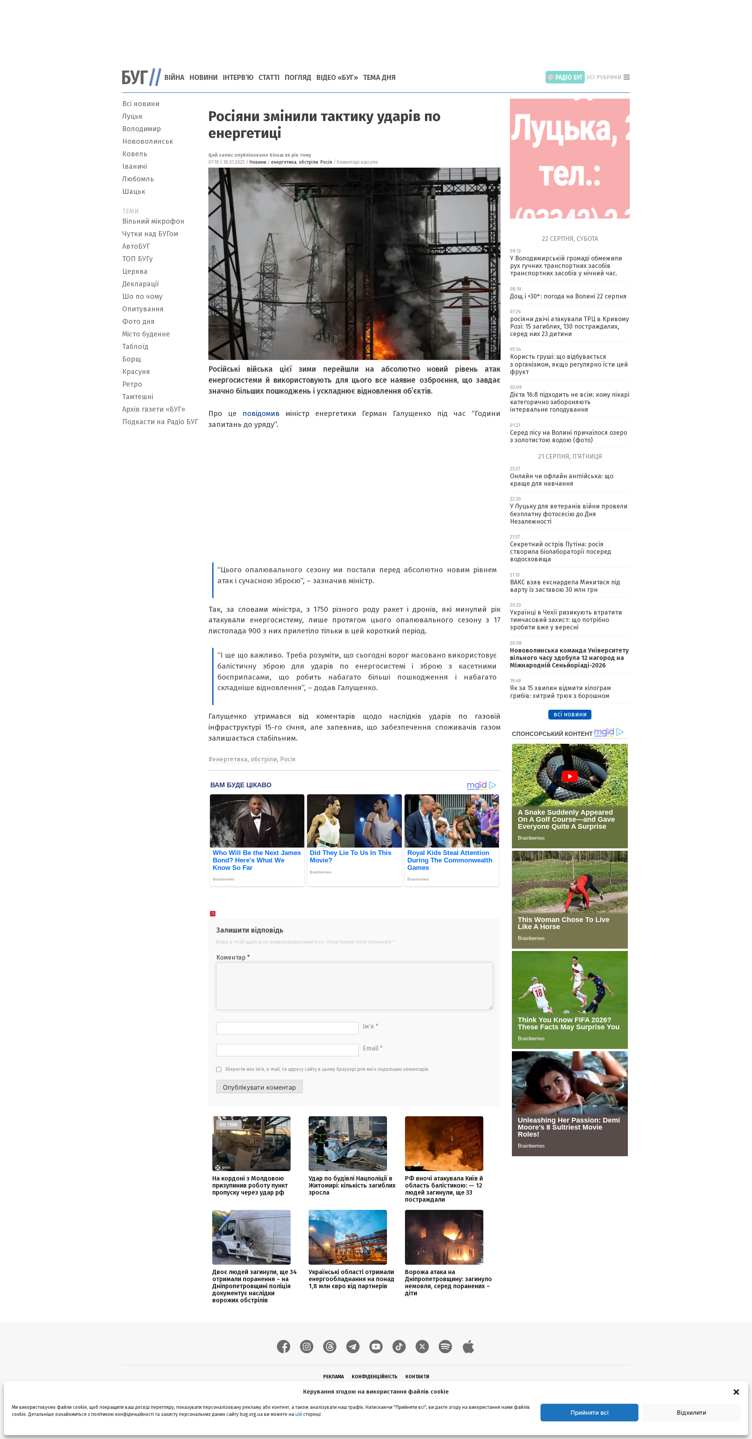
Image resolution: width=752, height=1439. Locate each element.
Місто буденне (146, 334)
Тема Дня (379, 77)
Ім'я (370, 1026)
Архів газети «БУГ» (153, 409)
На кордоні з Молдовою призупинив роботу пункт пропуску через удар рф (250, 1185)
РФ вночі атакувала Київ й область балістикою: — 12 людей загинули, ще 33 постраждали (444, 1189)
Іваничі (134, 166)
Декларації (140, 284)
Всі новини (140, 103)
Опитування (143, 309)
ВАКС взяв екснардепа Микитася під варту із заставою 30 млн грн (565, 585)
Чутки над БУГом (150, 234)
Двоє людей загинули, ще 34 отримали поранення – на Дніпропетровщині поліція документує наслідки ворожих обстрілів (254, 1286)
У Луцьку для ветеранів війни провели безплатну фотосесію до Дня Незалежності (568, 514)
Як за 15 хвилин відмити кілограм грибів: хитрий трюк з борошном (560, 691)
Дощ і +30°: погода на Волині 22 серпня (568, 296)
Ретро (132, 384)
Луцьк (132, 116)
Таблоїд (135, 346)
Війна (174, 77)
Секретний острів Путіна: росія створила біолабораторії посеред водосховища (560, 552)
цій (298, 1414)
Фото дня (138, 321)
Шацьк (133, 191)
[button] (736, 1392)
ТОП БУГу (137, 259)
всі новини (570, 714)
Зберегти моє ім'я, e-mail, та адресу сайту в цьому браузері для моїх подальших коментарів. (327, 1069)
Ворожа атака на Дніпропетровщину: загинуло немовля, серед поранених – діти (448, 1282)
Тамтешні (137, 396)
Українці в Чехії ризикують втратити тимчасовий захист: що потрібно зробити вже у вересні (566, 620)
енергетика (283, 162)
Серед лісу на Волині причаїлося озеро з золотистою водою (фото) (568, 436)
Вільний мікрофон (153, 221)
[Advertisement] (376, 29)
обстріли (308, 162)
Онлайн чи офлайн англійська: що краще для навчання (561, 479)
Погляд (298, 77)
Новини (204, 77)
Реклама (333, 1376)
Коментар (233, 957)
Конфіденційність (375, 1376)
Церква (135, 271)
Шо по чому (142, 296)
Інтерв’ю (238, 77)
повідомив (261, 413)
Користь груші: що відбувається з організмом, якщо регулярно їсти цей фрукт (569, 364)
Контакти (417, 1376)
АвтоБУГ (136, 246)
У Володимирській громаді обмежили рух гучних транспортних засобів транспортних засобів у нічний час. (566, 266)
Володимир (141, 129)
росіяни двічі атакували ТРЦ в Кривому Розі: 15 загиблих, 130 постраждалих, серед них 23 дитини (569, 326)
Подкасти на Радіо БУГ (160, 422)
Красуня (136, 371)
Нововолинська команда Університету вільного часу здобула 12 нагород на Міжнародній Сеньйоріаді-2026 (569, 658)
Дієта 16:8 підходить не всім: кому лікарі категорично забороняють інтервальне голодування (569, 402)
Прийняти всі (590, 1412)
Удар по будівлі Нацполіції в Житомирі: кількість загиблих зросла (352, 1185)
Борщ (131, 359)
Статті (269, 77)
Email (373, 1048)
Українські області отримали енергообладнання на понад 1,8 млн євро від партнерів (351, 1279)
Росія (326, 162)
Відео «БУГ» (337, 77)
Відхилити (691, 1412)
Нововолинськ (147, 141)
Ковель (134, 154)
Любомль (138, 179)
